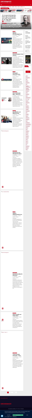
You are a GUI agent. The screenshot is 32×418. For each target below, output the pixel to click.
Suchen (26, 66)
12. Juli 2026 (15, 56)
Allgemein (14, 31)
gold (26, 112)
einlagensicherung (28, 97)
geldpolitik (27, 109)
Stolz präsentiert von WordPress (12, 408)
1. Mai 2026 (14, 95)
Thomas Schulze (10, 27)
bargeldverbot (27, 82)
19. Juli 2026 (15, 35)
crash (26, 92)
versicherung (27, 146)
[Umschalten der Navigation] (30, 4)
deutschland (27, 94)
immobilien (27, 114)
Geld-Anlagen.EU (6, 1)
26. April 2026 (5, 27)
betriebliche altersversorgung (28, 86)
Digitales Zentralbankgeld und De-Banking (17, 34)
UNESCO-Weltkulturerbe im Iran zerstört (17, 214)
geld (26, 104)
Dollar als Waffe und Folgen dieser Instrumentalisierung (17, 315)
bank (26, 79)
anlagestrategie (27, 77)
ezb (28, 99)
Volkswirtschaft (15, 272)
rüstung (27, 134)
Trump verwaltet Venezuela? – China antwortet (17, 355)
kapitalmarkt (27, 119)
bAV (26, 84)
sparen (27, 139)
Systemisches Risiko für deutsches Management (17, 275)
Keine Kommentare (17, 27)
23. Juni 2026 (15, 75)
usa (26, 144)
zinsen (26, 149)
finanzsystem (27, 102)
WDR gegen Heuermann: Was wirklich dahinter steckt (18, 74)
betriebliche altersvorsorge (27, 89)
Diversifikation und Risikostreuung (12, 26)
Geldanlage (14, 110)
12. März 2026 (15, 276)
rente (26, 129)
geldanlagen (27, 107)
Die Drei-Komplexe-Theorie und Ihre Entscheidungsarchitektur (28, 37)
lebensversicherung (28, 124)
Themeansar (22, 408)
